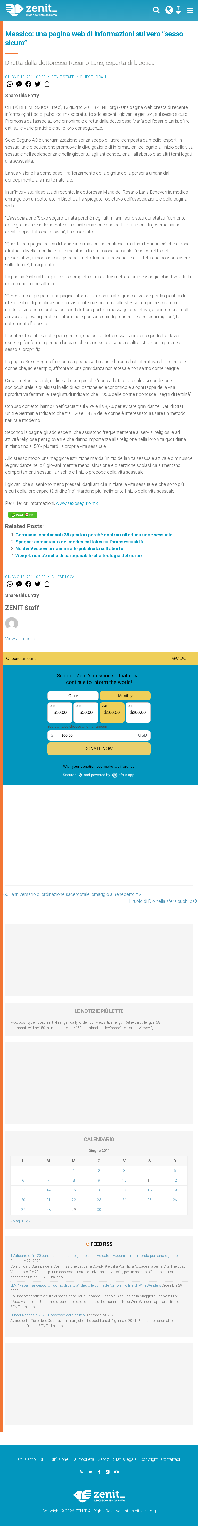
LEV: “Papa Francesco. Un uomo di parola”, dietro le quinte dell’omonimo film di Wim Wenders (85, 1285)
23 (99, 1200)
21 (48, 1200)
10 (124, 1180)
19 (175, 1190)
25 (149, 1200)
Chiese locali (93, 77)
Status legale (125, 1459)
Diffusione (59, 1459)
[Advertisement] (99, 852)
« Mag (15, 1221)
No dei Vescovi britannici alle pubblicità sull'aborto (69, 548)
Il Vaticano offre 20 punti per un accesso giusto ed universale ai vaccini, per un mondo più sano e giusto (94, 1256)
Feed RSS (101, 1244)
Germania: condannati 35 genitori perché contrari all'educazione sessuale (93, 534)
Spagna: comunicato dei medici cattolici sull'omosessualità (79, 541)
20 (23, 1200)
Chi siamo (27, 1459)
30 (99, 1210)
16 (99, 1190)
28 (48, 1210)
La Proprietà (83, 1459)
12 (175, 1180)
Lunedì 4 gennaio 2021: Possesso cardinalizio (47, 1315)
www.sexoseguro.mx (77, 503)
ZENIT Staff (63, 77)
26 (175, 1200)
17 (124, 1190)
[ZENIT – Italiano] (55, 10)
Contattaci (170, 1459)
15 (74, 1190)
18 (149, 1190)
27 (23, 1210)
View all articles (21, 638)
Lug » (26, 1221)
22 (74, 1200)
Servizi (104, 1459)
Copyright (149, 1459)
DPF (43, 1459)
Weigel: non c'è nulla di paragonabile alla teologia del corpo (78, 555)
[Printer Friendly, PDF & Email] (22, 515)
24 (124, 1200)
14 (48, 1190)
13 (23, 1190)
